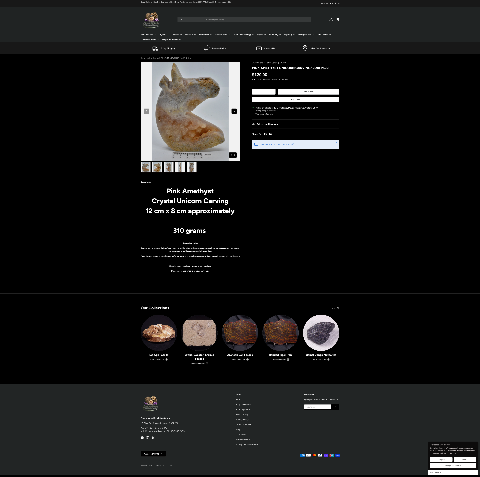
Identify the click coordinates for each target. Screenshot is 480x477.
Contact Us (241, 434)
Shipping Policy (243, 409)
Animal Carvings (153, 58)
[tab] (146, 182)
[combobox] (244, 19)
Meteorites (204, 34)
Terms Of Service (243, 424)
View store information (265, 114)
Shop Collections (243, 404)
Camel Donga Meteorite (321, 355)
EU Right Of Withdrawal (247, 444)
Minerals (189, 34)
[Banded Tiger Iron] (280, 333)
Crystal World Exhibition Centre (264, 63)
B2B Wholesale (243, 439)
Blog (238, 429)
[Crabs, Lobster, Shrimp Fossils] (199, 333)
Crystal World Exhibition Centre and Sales (160, 466)
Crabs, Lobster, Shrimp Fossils (199, 356)
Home (143, 58)
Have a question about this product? (277, 144)
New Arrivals (147, 34)
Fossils (176, 34)
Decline (465, 459)
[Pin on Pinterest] (270, 134)
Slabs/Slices (221, 34)
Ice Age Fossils (158, 355)
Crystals (162, 34)
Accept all (441, 459)
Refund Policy (242, 414)
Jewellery (273, 34)
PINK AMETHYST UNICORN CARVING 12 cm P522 (176, 58)
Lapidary (288, 34)
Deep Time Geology (242, 34)
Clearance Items (148, 39)
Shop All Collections (171, 39)
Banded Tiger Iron (280, 355)
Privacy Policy (242, 419)
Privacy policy (435, 472)
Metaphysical (304, 34)
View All (335, 308)
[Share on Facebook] (265, 134)
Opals (260, 34)
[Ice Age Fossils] (159, 333)
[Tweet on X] (260, 134)
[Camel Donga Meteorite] (321, 333)
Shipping (266, 79)
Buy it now (295, 99)
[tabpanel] (190, 234)
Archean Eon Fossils (240, 355)
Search (239, 399)
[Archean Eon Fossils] (240, 333)
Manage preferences (453, 465)
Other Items (322, 34)
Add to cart (308, 92)
